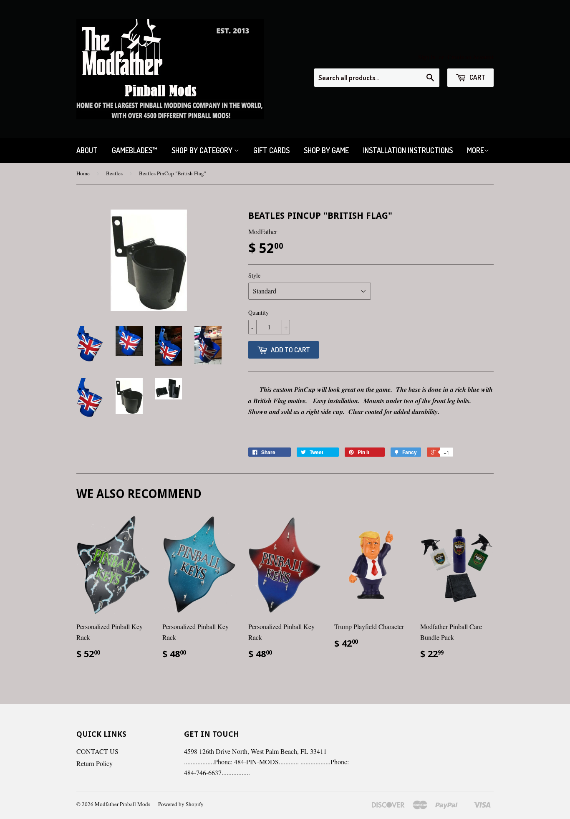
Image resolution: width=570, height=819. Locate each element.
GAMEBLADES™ (134, 150)
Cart (476, 77)
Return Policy (94, 763)
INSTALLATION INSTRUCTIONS (408, 150)
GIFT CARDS (271, 150)
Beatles (114, 173)
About (87, 150)
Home (83, 173)
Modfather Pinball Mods (122, 804)
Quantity (258, 312)
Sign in (427, 57)
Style (254, 275)
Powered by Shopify (181, 804)
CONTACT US (97, 751)
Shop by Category (203, 150)
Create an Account (470, 57)
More (475, 150)
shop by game (326, 150)
